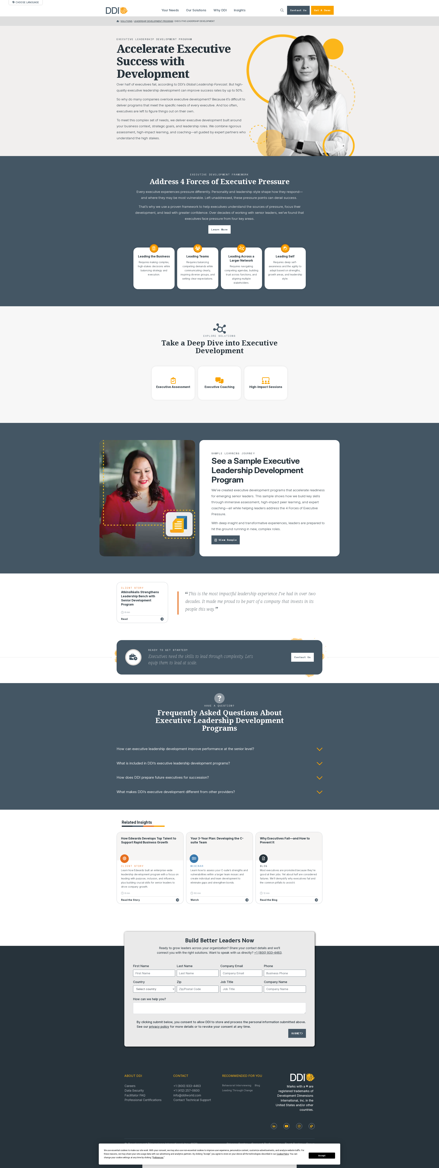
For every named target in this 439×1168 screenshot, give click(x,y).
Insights (240, 10)
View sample (228, 540)
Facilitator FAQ (134, 1095)
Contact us (302, 657)
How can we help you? (149, 999)
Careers (129, 1086)
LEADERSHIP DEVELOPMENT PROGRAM (153, 21)
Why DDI (220, 10)
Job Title (226, 982)
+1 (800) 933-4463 (268, 952)
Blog (257, 1085)
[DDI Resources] (312, 1126)
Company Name (275, 982)
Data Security (134, 1090)
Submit (296, 1033)
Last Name (185, 966)
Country (139, 982)
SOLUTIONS (126, 21)
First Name (141, 966)
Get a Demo (322, 10)
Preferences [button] (158, 1157)
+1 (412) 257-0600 (186, 1090)
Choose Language (27, 2)
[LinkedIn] (274, 1126)
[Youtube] (286, 1126)
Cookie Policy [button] (283, 1154)
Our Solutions (196, 10)
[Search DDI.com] (282, 10)
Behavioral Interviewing (236, 1085)
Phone (268, 966)
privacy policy (159, 1026)
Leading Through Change (237, 1090)
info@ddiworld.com (187, 1095)
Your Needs (170, 10)
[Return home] (118, 21)
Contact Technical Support (192, 1100)
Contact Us (298, 10)
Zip (179, 982)
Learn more (219, 229)
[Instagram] (299, 1126)
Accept (321, 1155)
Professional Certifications (143, 1100)
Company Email (231, 966)
